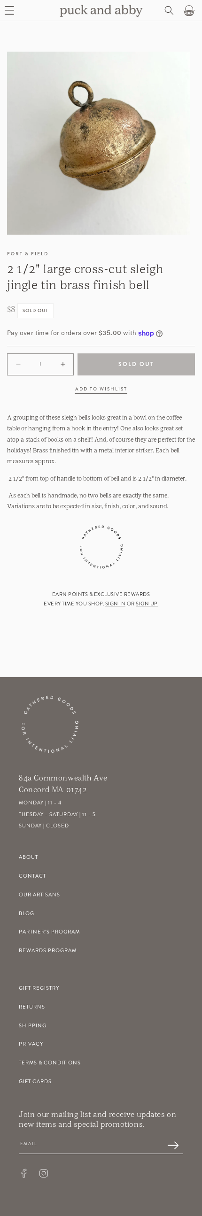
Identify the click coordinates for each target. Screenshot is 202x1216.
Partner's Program (49, 931)
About (28, 857)
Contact (32, 875)
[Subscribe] (168, 1146)
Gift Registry (39, 988)
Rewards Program (48, 950)
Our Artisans (39, 894)
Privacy (31, 1044)
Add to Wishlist (101, 389)
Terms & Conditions (50, 1062)
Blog (26, 913)
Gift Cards (35, 1081)
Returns (32, 1006)
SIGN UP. (147, 603)
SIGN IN (115, 603)
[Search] (168, 10)
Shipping (33, 1025)
